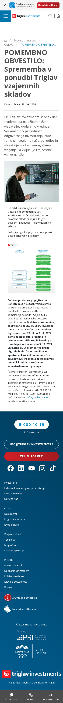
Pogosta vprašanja (15, 519)
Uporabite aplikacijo (48, 5)
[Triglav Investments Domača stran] (26, 16)
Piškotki (8, 560)
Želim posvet (31, 456)
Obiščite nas (11, 498)
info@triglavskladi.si (38, 397)
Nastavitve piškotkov (24, 609)
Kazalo (8, 587)
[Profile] (59, 16)
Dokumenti (10, 513)
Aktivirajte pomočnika (24, 597)
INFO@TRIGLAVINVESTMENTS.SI (31, 444)
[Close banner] (5, 5)
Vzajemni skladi (13, 534)
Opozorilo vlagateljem (16, 570)
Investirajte (10, 482)
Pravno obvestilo (13, 565)
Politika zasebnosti (14, 576)
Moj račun (10, 545)
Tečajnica (9, 539)
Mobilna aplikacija (14, 550)
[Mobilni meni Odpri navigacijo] (5, 16)
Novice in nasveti (13, 493)
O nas (7, 508)
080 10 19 (33, 424)
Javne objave (11, 524)
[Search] (50, 16)
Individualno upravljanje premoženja (24, 488)
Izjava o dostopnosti (15, 581)
